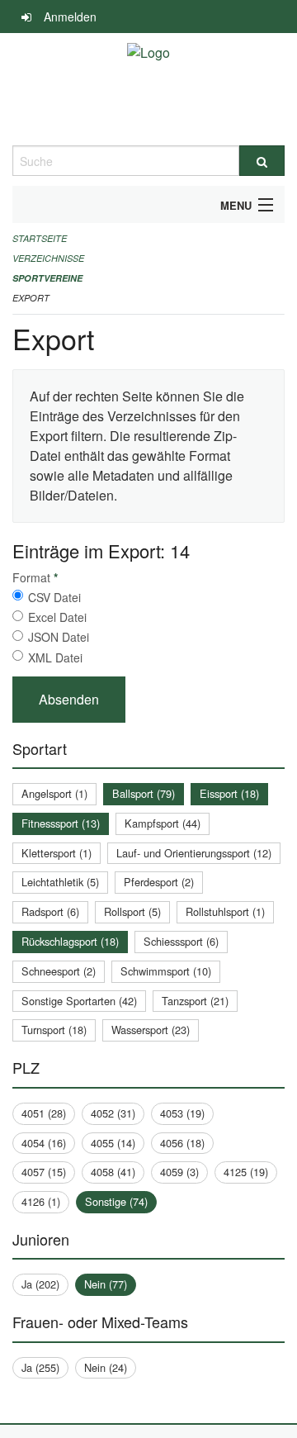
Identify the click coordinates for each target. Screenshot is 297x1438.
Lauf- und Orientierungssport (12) (193, 853)
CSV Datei (54, 597)
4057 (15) (43, 1171)
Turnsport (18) (54, 1029)
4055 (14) (113, 1143)
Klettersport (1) (56, 853)
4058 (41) (113, 1171)
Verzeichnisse (48, 258)
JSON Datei (58, 637)
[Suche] (262, 160)
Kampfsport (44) (162, 823)
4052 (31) (113, 1113)
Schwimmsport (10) (165, 971)
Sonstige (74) (116, 1201)
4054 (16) (43, 1143)
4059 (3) (179, 1171)
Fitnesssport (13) (60, 823)
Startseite (39, 238)
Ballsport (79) (143, 793)
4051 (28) (43, 1113)
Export (31, 298)
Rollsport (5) (132, 911)
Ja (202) (40, 1284)
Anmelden (70, 16)
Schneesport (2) (58, 971)
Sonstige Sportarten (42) (79, 1000)
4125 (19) (246, 1171)
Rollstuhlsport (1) (225, 911)
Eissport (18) (229, 793)
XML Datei (55, 657)
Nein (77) (105, 1284)
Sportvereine (47, 278)
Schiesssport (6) (181, 941)
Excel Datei (57, 617)
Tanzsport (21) (195, 1000)
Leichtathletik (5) (60, 882)
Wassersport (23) (150, 1029)
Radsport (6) (50, 911)
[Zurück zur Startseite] (148, 89)
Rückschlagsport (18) (70, 941)
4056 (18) (182, 1143)
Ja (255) (40, 1367)
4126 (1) (40, 1201)
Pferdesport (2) (159, 882)
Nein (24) (105, 1367)
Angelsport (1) (54, 793)
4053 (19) (182, 1113)
